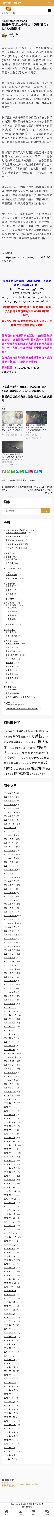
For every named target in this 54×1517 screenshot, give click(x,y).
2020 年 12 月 (10, 1053)
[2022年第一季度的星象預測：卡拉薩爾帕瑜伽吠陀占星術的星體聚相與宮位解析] (36, 417)
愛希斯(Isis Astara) (14, 540)
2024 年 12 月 (10, 870)
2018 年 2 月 (9, 1183)
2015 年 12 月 (10, 1283)
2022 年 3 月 (10, 996)
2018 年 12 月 (10, 1145)
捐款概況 (7, 553)
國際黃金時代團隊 (36, 1504)
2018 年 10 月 (10, 1153)
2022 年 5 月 (10, 988)
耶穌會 (14, 763)
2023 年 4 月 (10, 946)
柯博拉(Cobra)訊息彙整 (16, 532)
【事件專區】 (9, 599)
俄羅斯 (33, 731)
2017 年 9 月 (9, 1203)
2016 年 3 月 (9, 1271)
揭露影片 (9, 590)
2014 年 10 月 (10, 1337)
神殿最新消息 (11, 636)
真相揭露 (36, 753)
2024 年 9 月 (10, 881)
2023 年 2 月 (10, 954)
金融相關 (9, 663)
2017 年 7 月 (9, 1210)
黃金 (31, 774)
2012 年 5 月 (9, 1448)
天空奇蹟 (9, 670)
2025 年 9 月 (10, 835)
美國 (47, 758)
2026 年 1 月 (9, 820)
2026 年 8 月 (10, 793)
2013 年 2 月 (9, 1413)
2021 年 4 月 (9, 1038)
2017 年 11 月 (10, 1195)
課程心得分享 (11, 559)
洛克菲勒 (19, 753)
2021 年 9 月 (9, 1019)
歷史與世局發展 (12, 643)
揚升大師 (11, 748)
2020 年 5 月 (10, 1080)
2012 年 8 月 (9, 1436)
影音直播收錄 (9, 584)
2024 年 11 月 (10, 873)
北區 (10, 611)
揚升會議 (19, 748)
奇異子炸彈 (26, 737)
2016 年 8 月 (9, 1252)
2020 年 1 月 (9, 1095)
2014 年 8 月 (9, 1344)
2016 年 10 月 (10, 1245)
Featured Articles (14, 705)
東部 (10, 619)
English (7, 702)
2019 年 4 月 (9, 1130)
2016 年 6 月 (9, 1260)
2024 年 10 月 (10, 877)
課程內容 (9, 563)
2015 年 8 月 (9, 1298)
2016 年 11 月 (10, 1241)
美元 (41, 758)
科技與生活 (14, 21)
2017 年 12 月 (10, 1191)
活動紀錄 (9, 632)
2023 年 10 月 (10, 923)
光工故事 (9, 647)
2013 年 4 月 (9, 1405)
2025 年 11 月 (10, 828)
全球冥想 (40, 731)
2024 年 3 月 (10, 904)
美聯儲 (7, 763)
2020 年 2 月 (10, 1092)
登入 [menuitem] (49, 3)
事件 (16, 731)
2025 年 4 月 (10, 854)
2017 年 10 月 (10, 1199)
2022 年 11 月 (10, 965)
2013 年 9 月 (9, 1386)
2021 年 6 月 (9, 1030)
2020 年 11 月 (10, 1057)
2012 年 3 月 (9, 1455)
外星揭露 (23, 21)
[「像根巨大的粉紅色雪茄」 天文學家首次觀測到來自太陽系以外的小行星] (12, 447)
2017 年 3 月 (9, 1226)
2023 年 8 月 (10, 931)
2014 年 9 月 (9, 1340)
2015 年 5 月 (9, 1310)
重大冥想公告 (11, 578)
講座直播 (9, 586)
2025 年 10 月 (10, 831)
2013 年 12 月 (10, 1375)
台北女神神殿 (9, 630)
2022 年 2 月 (10, 1000)
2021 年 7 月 (9, 1026)
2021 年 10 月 (10, 1015)
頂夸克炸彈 (21, 773)
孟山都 (25, 742)
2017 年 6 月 (9, 1214)
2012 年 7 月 (9, 1440)
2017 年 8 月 (9, 1206)
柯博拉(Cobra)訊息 (14, 536)
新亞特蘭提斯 (29, 748)
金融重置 (37, 763)
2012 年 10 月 (10, 1428)
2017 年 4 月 (9, 1222)
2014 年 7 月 (9, 1348)
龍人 (43, 774)
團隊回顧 (9, 594)
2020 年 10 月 (10, 1061)
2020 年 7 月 (10, 1072)
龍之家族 (37, 774)
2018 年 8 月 (9, 1160)
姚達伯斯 (18, 742)
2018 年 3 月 (9, 1180)
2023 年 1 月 (9, 958)
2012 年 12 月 (10, 1421)
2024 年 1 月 (9, 912)
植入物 (10, 753)
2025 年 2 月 (10, 862)
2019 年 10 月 (10, 1107)
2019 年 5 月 (9, 1126)
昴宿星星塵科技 (12, 693)
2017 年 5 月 (9, 1218)
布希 (35, 742)
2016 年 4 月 (9, 1268)
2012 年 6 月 (9, 1444)
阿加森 (16, 769)
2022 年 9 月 (10, 973)
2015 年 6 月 (9, 1306)
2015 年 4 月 (9, 1314)
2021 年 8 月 (9, 1023)
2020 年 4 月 (10, 1084)
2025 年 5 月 (9, 850)
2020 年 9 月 (10, 1065)
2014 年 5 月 (9, 1356)
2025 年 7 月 (9, 843)
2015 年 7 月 (9, 1302)
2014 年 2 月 (9, 1367)
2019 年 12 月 (10, 1099)
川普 (31, 742)
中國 (10, 731)
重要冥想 (7, 572)
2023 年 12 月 (10, 916)
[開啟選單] (49, 10)
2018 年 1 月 (9, 1187)
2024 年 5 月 (10, 896)
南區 (10, 607)
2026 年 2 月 (10, 816)
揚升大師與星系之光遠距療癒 (18, 697)
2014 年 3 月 (9, 1363)
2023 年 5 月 (10, 942)
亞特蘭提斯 (24, 731)
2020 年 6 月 (10, 1076)
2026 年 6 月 (10, 801)
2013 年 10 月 (10, 1382)
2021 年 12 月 (10, 1007)
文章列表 (5, 21)
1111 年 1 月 (9, 1459)
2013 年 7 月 (9, 1394)
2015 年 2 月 (9, 1321)
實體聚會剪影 (11, 605)
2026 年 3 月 (10, 812)
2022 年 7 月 (10, 981)
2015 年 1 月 (9, 1325)
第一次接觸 (21, 758)
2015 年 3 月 (9, 1317)
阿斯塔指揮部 (24, 769)
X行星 (6, 731)
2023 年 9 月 (10, 927)
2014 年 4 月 (9, 1360)
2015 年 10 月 (10, 1291)
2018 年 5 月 (9, 1172)
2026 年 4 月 (10, 808)
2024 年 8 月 (10, 885)
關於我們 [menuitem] (17, 3)
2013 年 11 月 (10, 1379)
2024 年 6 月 (10, 893)
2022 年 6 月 (10, 984)
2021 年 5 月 (9, 1034)
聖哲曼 (22, 763)
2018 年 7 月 (9, 1164)
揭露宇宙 (9, 678)
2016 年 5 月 (9, 1264)
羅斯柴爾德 (33, 758)
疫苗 (27, 753)
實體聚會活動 (9, 603)
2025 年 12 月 (10, 824)
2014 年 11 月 (10, 1333)
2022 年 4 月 (10, 992)
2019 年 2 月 (9, 1138)
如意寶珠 (8, 742)
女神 (45, 736)
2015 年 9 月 (9, 1294)
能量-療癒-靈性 (12, 655)
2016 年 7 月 (9, 1256)
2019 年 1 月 (9, 1141)
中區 (10, 615)
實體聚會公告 (11, 624)
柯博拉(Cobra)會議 (14, 548)
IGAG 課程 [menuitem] (7, 3)
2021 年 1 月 (9, 1050)
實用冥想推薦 (11, 575)
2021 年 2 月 (9, 1046)
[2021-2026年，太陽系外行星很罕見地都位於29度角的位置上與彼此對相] (12, 417)
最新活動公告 (9, 568)
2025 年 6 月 (10, 847)
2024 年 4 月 (10, 900)
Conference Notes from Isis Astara (22, 708)
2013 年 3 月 (9, 1409)
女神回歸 (9, 674)
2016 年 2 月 (9, 1275)
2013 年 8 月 (9, 1390)
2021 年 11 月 (10, 1011)
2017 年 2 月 (9, 1229)
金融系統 (28, 763)
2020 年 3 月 (10, 1088)
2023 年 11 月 (10, 919)
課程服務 (7, 557)
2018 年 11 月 (10, 1149)
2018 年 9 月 (9, 1157)
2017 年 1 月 (9, 1233)
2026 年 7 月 (10, 797)
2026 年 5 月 (10, 805)
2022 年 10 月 (10, 969)
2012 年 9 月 (9, 1432)
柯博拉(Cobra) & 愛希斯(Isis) (16, 530)
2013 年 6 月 (9, 1398)
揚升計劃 (9, 682)
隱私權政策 (27, 1507)
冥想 (10, 736)
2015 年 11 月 (10, 1287)
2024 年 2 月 (10, 908)
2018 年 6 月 (9, 1168)
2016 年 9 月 (9, 1248)
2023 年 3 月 (10, 950)
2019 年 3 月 (9, 1134)
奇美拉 (37, 736)
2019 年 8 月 (9, 1115)
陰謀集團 (38, 768)
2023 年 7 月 (10, 935)
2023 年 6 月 (10, 938)
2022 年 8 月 (10, 977)
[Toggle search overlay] (45, 10)
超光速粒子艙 (11, 689)
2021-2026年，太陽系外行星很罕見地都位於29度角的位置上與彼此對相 (12, 427)
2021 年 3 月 (9, 1042)
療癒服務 (7, 687)
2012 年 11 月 (10, 1425)
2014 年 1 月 (9, 1371)
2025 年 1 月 (9, 866)
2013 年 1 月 (9, 1417)
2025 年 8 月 (10, 839)
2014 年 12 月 (10, 1329)
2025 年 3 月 (10, 858)
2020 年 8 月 (10, 1069)
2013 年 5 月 (9, 1402)
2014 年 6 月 (9, 1352)
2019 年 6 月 (9, 1122)
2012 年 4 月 (9, 1451)
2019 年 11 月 (10, 1103)
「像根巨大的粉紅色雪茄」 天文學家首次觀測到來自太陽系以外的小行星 (12, 456)
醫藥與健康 (10, 651)
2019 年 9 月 (9, 1111)
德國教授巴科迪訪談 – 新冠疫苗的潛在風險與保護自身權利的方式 (39, 490)
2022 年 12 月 (10, 961)
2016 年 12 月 (10, 1237)
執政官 (17, 736)
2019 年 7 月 (9, 1118)
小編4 (16, 34)
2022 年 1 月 (9, 1004)
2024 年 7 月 (10, 889)
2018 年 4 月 (9, 1176)
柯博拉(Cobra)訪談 (14, 544)
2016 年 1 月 (9, 1279)
